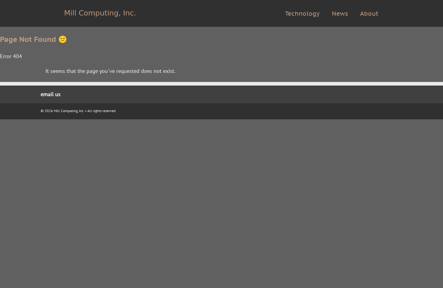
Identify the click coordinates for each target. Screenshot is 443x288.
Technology (302, 13)
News (340, 13)
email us (51, 94)
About (369, 13)
